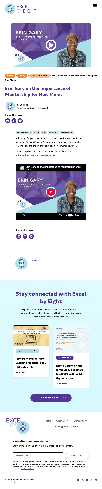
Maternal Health (39, 76)
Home (10, 76)
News (76, 426)
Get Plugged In (61, 426)
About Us (60, 420)
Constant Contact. (27, 469)
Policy (22, 76)
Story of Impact (67, 132)
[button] (7, 120)
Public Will (53, 132)
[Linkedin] (95, 480)
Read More (22, 373)
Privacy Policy (10, 482)
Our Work (79, 420)
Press (44, 132)
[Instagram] (91, 480)
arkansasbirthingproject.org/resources (35, 155)
